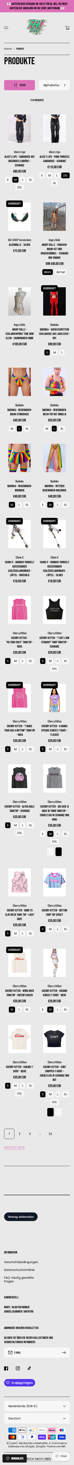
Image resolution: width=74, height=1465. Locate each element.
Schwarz (59, 851)
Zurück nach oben (37, 1459)
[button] (6, 27)
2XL (19, 187)
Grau (50, 851)
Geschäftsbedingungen (19, 1262)
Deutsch (14, 1418)
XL (30, 180)
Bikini (47, 272)
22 (50, 1134)
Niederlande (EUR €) (22, 1406)
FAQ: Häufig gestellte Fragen (19, 1279)
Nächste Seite (14, 1147)
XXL (54, 669)
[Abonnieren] (65, 1352)
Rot (59, 1112)
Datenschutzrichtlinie (19, 1270)
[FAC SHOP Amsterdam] (37, 27)
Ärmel (61, 272)
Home (8, 48)
